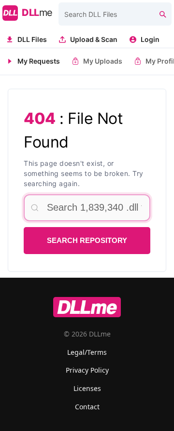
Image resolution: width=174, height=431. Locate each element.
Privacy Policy (87, 370)
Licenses (87, 388)
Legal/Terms (87, 352)
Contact (87, 406)
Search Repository (87, 240)
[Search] (162, 14)
